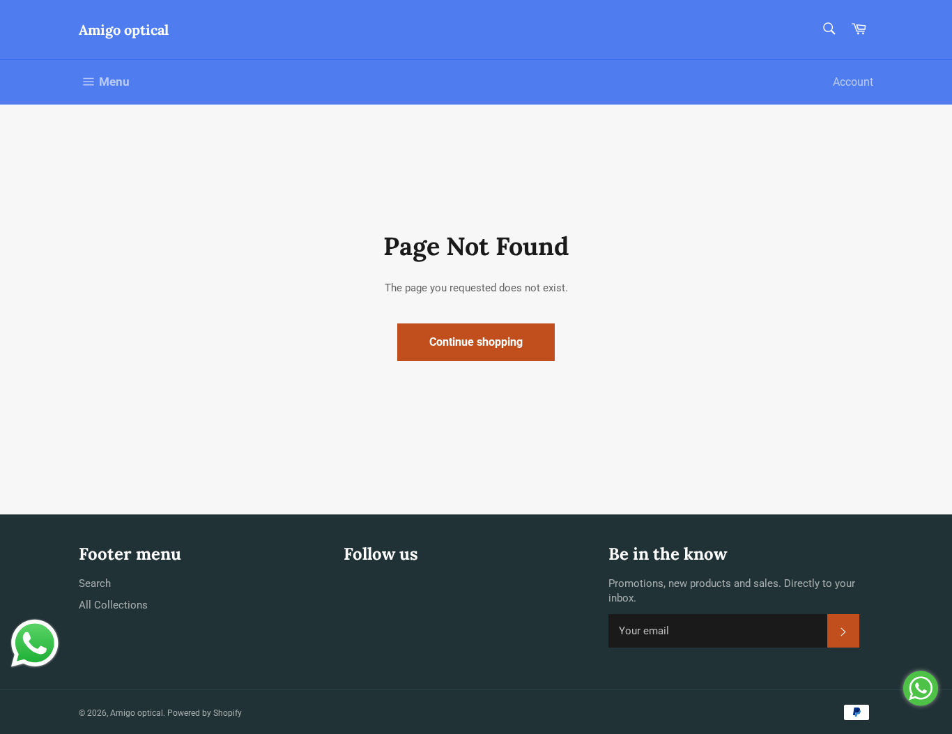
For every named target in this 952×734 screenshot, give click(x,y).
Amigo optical (124, 29)
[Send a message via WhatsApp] (35, 643)
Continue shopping (476, 342)
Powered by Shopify (204, 713)
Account (853, 82)
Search (95, 583)
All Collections (113, 605)
